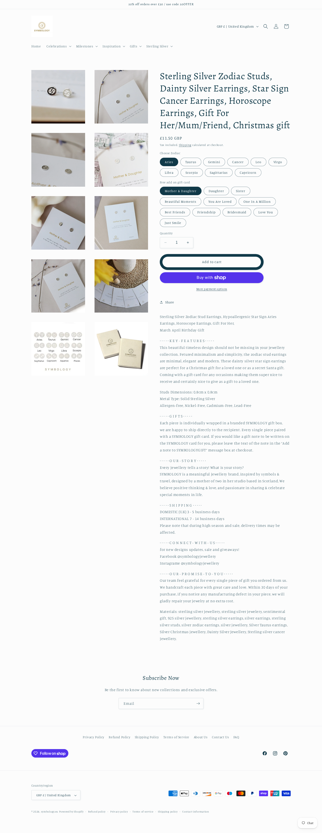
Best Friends (175, 212)
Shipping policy (168, 811)
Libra (169, 172)
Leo (258, 162)
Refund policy (97, 811)
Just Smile (173, 223)
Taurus (190, 162)
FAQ (236, 737)
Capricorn (248, 172)
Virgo (277, 162)
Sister (240, 191)
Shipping (185, 145)
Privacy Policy (93, 737)
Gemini (214, 162)
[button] (58, 46)
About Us (201, 737)
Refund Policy (119, 737)
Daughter (216, 191)
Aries (169, 162)
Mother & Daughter (181, 191)
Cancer (238, 162)
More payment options (211, 289)
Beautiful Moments (180, 201)
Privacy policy (119, 811)
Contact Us (220, 737)
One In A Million (257, 201)
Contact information (195, 811)
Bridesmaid (236, 212)
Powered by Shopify (71, 811)
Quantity (166, 233)
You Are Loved (220, 201)
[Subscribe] (198, 703)
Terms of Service (176, 737)
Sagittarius (219, 172)
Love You (265, 212)
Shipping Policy (147, 737)
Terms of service (142, 811)
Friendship (206, 212)
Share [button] (169, 302)
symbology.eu (49, 811)
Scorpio (192, 172)
